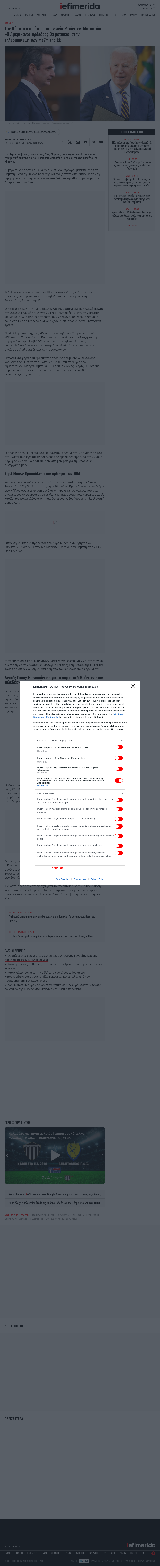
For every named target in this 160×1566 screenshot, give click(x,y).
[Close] (134, 687)
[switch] (119, 747)
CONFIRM (57, 868)
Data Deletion (62, 879)
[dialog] (80, 783)
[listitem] (80, 740)
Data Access (80, 879)
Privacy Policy (98, 879)
